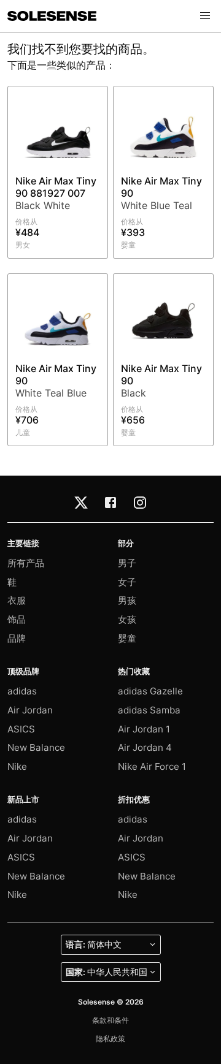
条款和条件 (110, 1020)
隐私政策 (110, 1038)
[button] (205, 16)
